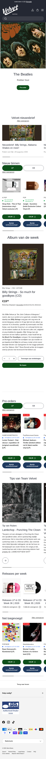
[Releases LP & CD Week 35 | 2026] (32, 587)
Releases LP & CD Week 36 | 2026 (11, 602)
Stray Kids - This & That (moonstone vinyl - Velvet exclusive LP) (11, 206)
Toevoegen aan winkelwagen (31, 358)
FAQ (34, 751)
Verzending (19, 305)
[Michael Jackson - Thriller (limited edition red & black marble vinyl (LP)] (32, 423)
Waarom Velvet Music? (18, 753)
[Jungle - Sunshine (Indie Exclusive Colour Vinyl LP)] (32, 185)
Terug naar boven (23, 684)
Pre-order (23, 87)
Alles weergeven (23, 121)
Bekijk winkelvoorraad (11, 224)
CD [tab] (33, 168)
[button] (37, 10)
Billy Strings (6, 288)
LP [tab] (12, 168)
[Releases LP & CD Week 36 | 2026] (11, 587)
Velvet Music (9, 748)
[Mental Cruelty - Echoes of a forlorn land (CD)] (32, 632)
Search (4, 751)
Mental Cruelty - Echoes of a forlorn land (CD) (30, 651)
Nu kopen (23, 365)
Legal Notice (21, 751)
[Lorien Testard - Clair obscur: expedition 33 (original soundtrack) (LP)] (11, 423)
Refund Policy (12, 751)
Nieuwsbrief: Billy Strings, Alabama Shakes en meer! (19, 146)
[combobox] (23, 18)
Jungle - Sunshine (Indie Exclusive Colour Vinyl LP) (32, 206)
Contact (29, 751)
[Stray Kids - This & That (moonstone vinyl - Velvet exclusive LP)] (11, 185)
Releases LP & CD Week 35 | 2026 (32, 602)
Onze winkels (6, 753)
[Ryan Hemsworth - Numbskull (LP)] (11, 632)
